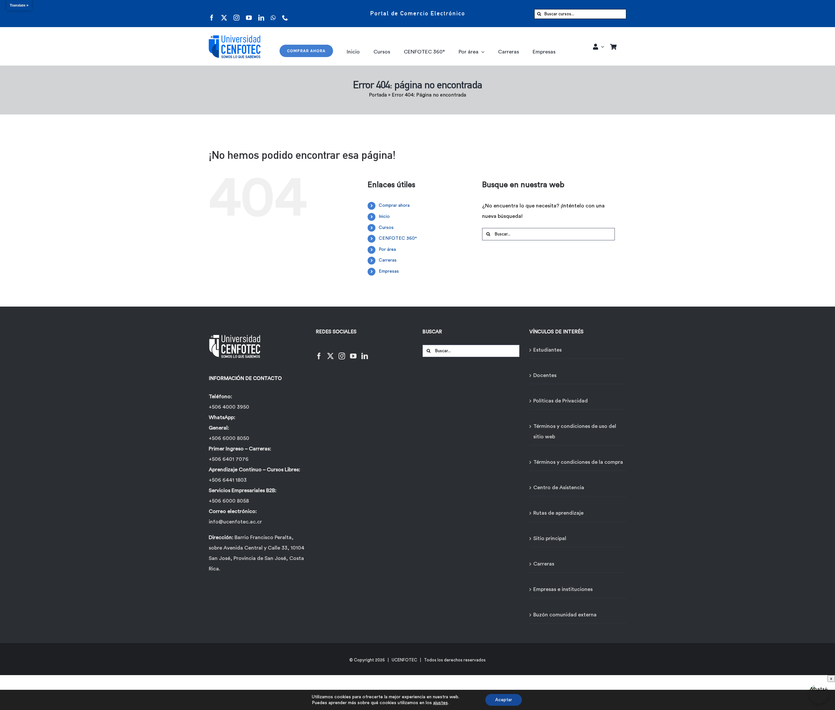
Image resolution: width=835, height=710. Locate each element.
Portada (378, 95)
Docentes (544, 375)
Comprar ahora (394, 205)
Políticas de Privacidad (560, 400)
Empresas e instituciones (563, 589)
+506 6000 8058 (229, 501)
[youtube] (249, 14)
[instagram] (236, 14)
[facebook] (212, 14)
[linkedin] (261, 14)
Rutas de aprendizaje (558, 513)
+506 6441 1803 (228, 480)
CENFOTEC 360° (398, 238)
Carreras (388, 260)
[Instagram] (342, 352)
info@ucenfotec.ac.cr (235, 521)
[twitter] (224, 14)
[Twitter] (330, 352)
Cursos (386, 227)
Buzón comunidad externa (565, 614)
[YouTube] (353, 352)
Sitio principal (549, 538)
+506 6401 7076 (229, 459)
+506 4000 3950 (229, 407)
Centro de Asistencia (558, 487)
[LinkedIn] (364, 352)
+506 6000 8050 (229, 438)
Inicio (384, 216)
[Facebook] (319, 352)
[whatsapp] (273, 14)
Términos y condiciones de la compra (578, 462)
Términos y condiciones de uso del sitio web (574, 431)
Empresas (389, 271)
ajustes (440, 703)
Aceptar (503, 700)
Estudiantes (547, 350)
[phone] (285, 14)
